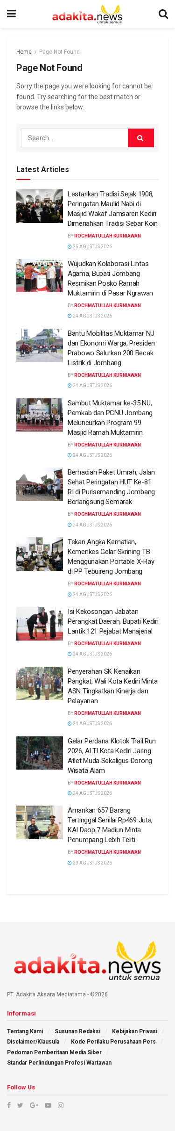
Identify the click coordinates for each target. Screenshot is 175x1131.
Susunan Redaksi (77, 1031)
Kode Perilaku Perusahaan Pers (113, 1041)
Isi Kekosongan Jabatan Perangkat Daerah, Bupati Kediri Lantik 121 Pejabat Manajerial (113, 621)
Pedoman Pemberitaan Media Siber (54, 1052)
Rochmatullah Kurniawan (107, 235)
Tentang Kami (25, 1031)
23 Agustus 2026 (92, 862)
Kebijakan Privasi (134, 1031)
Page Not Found (59, 52)
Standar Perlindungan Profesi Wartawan (59, 1062)
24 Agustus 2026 (92, 315)
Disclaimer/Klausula (33, 1041)
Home (24, 52)
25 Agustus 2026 (92, 246)
